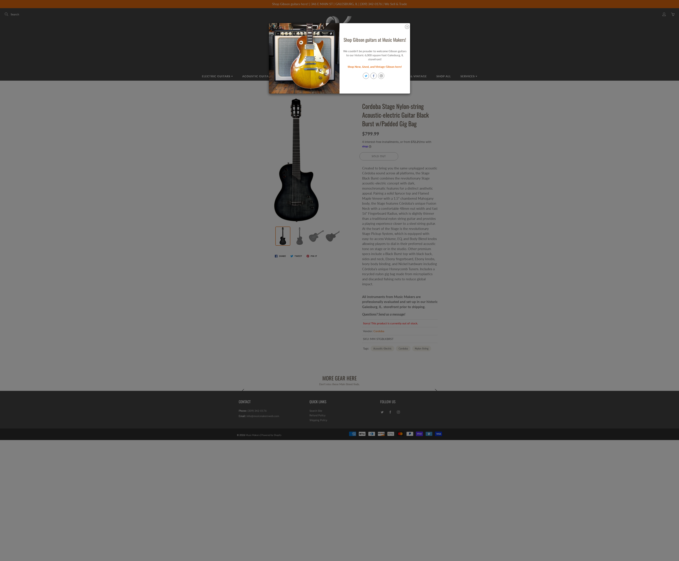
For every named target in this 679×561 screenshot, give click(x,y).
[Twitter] (366, 76)
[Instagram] (381, 76)
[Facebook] (373, 76)
